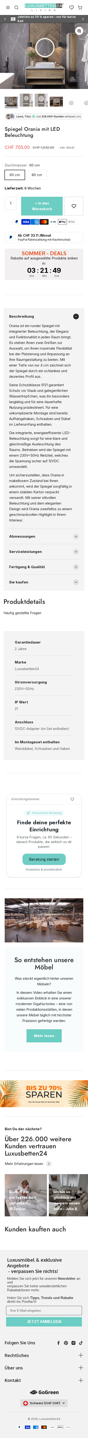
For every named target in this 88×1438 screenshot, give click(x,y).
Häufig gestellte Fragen (22, 613)
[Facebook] (58, 1343)
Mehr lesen (44, 1035)
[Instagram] (73, 1343)
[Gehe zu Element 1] (11, 102)
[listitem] (44, 1265)
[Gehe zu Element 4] (56, 102)
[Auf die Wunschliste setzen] (74, 206)
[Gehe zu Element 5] (71, 103)
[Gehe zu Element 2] (26, 101)
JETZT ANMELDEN (44, 1322)
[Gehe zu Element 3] (41, 101)
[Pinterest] (66, 1343)
